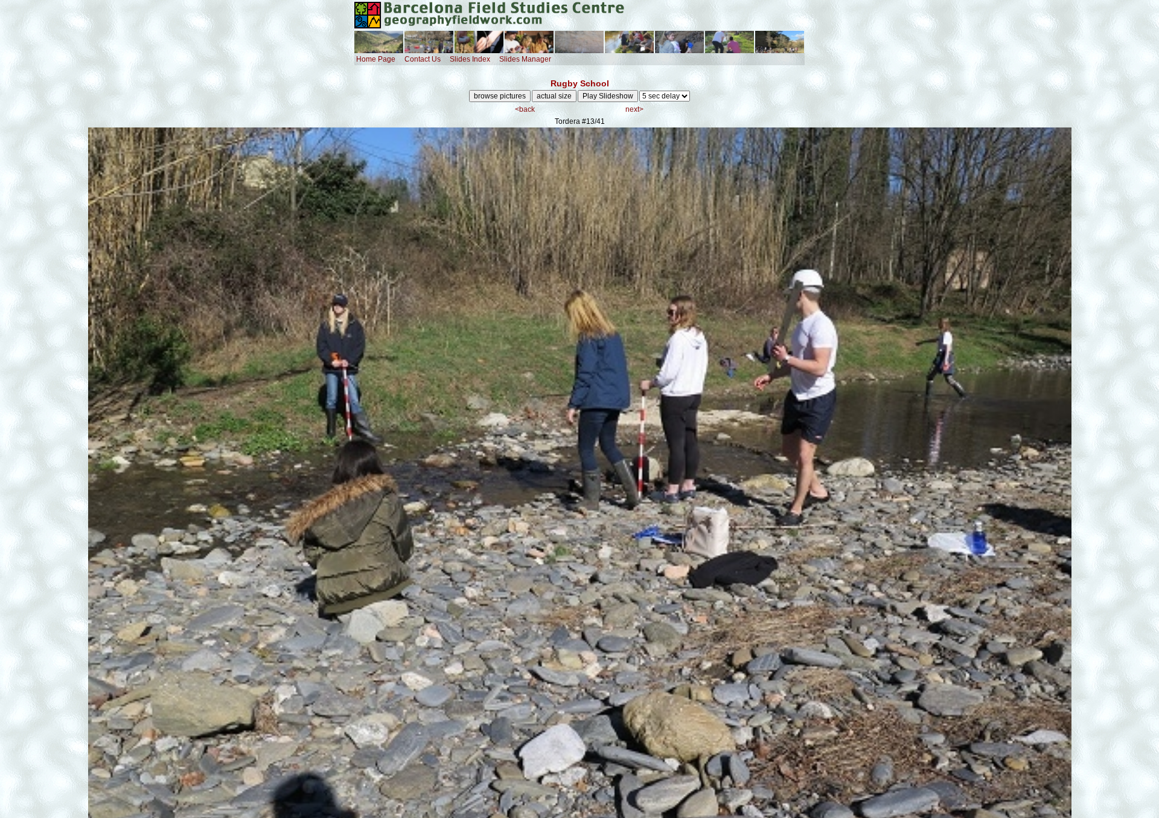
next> (634, 109)
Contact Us (422, 59)
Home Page (375, 59)
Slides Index (470, 59)
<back (525, 109)
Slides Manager (525, 59)
